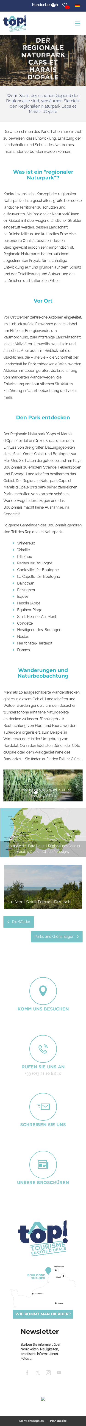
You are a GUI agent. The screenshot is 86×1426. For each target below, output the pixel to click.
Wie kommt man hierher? (43, 1314)
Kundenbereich (45, 5)
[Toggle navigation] (78, 23)
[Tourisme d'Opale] (43, 1238)
